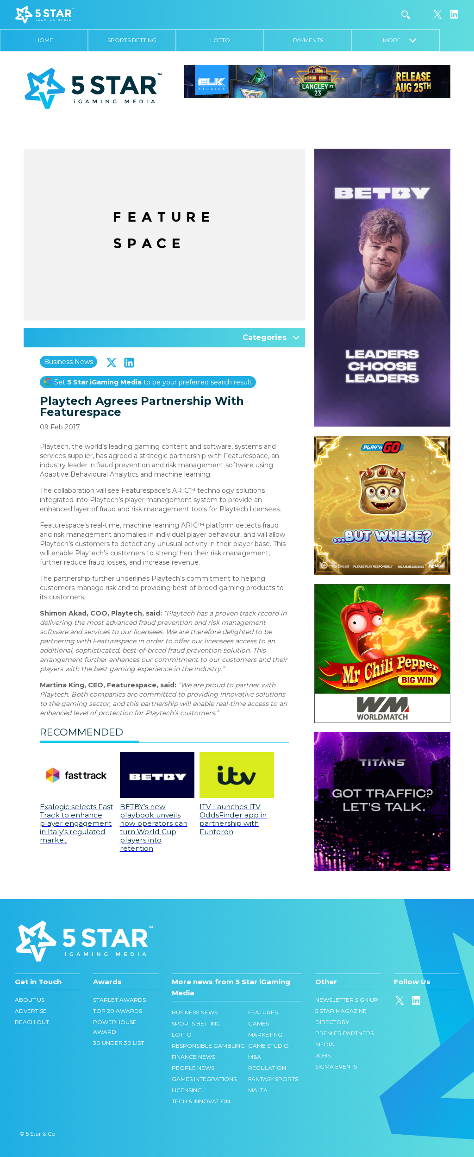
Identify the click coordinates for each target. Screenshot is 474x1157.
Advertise (31, 1010)
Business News (68, 362)
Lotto (220, 40)
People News (193, 1067)
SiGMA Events (336, 1066)
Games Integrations (204, 1078)
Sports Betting (131, 40)
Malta (258, 1090)
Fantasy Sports (273, 1078)
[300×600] (382, 153)
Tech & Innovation (201, 1101)
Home (44, 40)
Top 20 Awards (117, 1010)
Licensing (187, 1090)
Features (263, 1012)
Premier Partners (344, 1033)
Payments (308, 40)
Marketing (265, 1034)
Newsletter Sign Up (346, 999)
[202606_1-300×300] (382, 589)
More (396, 40)
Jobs (323, 1055)
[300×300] (382, 440)
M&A (254, 1056)
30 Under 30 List (118, 1042)
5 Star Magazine (341, 1010)
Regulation (267, 1067)
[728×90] (317, 80)
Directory (332, 1022)
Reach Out (32, 1022)
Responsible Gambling (208, 1045)
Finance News (193, 1056)
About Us (29, 999)
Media (324, 1044)
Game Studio (268, 1045)
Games (258, 1023)
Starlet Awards (119, 999)
